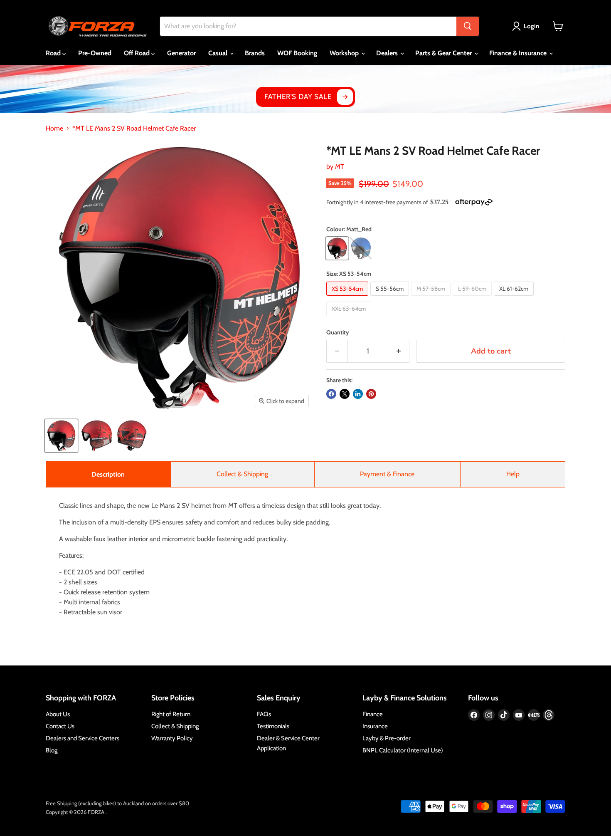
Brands (255, 53)
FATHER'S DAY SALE (297, 96)
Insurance (375, 726)
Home (54, 128)
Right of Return (170, 714)
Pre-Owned (94, 53)
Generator (181, 53)
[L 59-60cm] (473, 298)
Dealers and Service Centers (82, 738)
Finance (372, 714)
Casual (218, 53)
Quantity (337, 332)
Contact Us (60, 726)
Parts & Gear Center (444, 53)
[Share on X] (345, 394)
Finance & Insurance (518, 53)
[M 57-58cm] (432, 298)
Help (513, 474)
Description (108, 474)
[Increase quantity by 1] (398, 351)
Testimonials (273, 726)
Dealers (387, 53)
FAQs (264, 714)
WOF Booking (297, 53)
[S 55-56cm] (390, 298)
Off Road (137, 53)
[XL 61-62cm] (515, 298)
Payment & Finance (387, 474)
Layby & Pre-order (386, 738)
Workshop (345, 53)
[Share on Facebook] (331, 394)
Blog (51, 750)
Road (54, 53)
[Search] (467, 26)
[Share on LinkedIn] (358, 394)
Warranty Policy (172, 738)
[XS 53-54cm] (348, 298)
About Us (58, 714)
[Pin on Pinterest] (371, 394)
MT (339, 167)
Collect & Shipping (242, 474)
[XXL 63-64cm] (349, 318)
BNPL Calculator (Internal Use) (402, 750)
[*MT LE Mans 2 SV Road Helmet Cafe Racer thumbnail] (61, 435)
